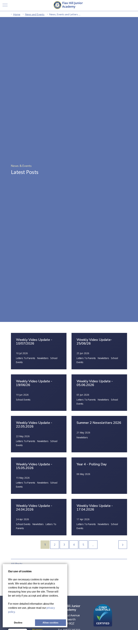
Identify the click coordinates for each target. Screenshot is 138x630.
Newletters (42, 358)
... (93, 545)
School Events (23, 399)
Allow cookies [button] (50, 622)
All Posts (17, 564)
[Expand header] (5, 5)
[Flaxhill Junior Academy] (69, 5)
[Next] (122, 544)
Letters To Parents (25, 358)
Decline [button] (18, 622)
